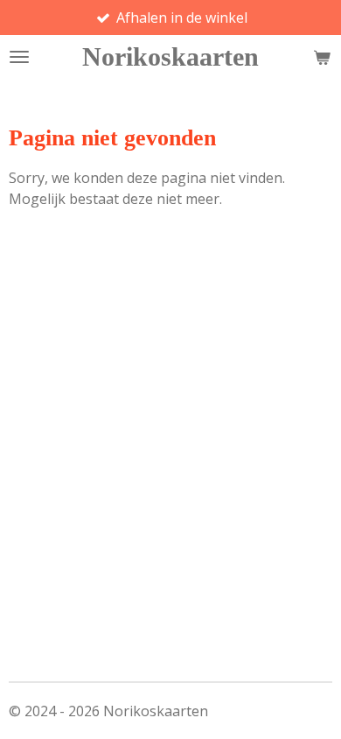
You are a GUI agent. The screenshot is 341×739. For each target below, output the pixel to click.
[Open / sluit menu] (19, 57)
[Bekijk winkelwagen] (322, 57)
